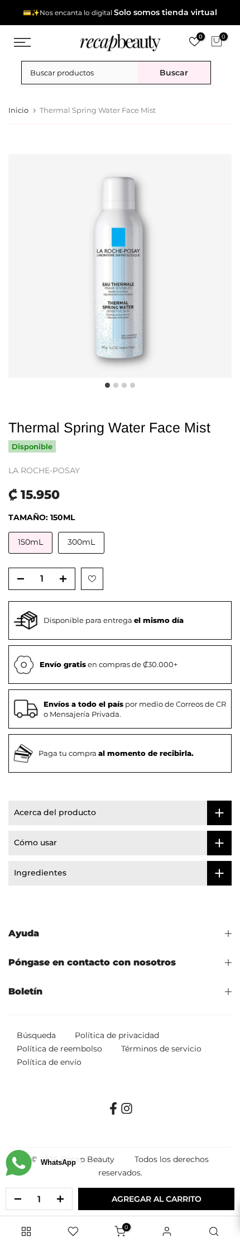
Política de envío (49, 1062)
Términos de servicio (161, 1049)
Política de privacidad (117, 1035)
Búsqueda (36, 1035)
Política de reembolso (59, 1049)
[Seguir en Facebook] (113, 1112)
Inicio (18, 110)
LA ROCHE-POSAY (44, 470)
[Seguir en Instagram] (127, 1112)
